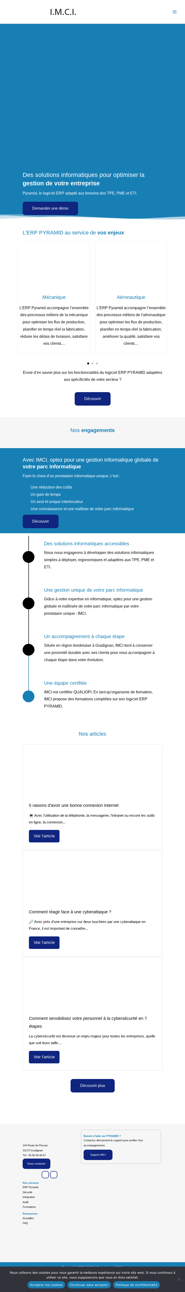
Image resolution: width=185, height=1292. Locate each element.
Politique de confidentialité (137, 1285)
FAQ (25, 1223)
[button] (88, 363)
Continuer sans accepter (89, 1285)
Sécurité (27, 1192)
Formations (29, 1206)
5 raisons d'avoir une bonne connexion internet (74, 805)
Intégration (29, 1197)
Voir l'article (44, 836)
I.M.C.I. (63, 11)
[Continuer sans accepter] (179, 1279)
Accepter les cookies (46, 1285)
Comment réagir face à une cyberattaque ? (70, 911)
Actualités (28, 1218)
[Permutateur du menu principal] (174, 11)
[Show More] (54, 264)
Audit (25, 1202)
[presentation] (25, 297)
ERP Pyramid (30, 1187)
